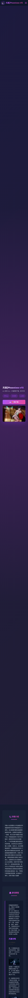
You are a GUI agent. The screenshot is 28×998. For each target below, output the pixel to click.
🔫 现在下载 (15, 402)
